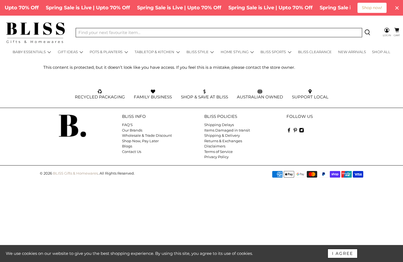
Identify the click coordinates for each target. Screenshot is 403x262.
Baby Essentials (29, 52)
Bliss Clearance (315, 52)
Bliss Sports (273, 52)
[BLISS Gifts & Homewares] (35, 32)
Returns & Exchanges (223, 141)
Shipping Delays (219, 125)
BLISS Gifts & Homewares (75, 173)
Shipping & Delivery (222, 135)
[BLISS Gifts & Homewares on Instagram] (301, 131)
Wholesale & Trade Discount (147, 135)
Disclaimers (214, 146)
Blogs (127, 146)
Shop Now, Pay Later (140, 141)
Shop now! (372, 7)
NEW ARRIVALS (352, 52)
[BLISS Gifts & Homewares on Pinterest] (295, 131)
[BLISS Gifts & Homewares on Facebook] (288, 131)
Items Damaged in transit (227, 130)
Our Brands (132, 130)
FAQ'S (127, 125)
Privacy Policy (216, 157)
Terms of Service (218, 151)
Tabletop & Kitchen (154, 52)
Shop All (381, 52)
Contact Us (131, 151)
